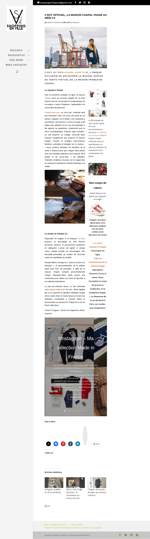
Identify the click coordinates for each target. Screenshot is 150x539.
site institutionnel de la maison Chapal (98, 262)
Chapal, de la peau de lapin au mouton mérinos (97, 492)
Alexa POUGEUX (54, 22)
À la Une (94, 365)
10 (86, 410)
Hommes (75, 22)
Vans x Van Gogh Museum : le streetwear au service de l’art (74, 494)
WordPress (85, 535)
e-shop (82, 239)
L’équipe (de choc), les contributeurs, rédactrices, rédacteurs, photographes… (74, 528)
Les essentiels (88, 368)
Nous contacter (16, 65)
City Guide (16, 60)
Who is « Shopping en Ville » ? (56, 525)
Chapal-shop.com (52, 112)
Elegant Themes (61, 535)
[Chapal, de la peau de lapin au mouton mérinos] (97, 482)
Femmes (69, 368)
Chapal (48, 98)
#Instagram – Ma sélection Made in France (75, 347)
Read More (75, 397)
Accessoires (16, 55)
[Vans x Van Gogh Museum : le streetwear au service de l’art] (75, 482)
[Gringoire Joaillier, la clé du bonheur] (54, 482)
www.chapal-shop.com (73, 72)
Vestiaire (16, 50)
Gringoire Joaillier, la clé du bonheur (53, 491)
